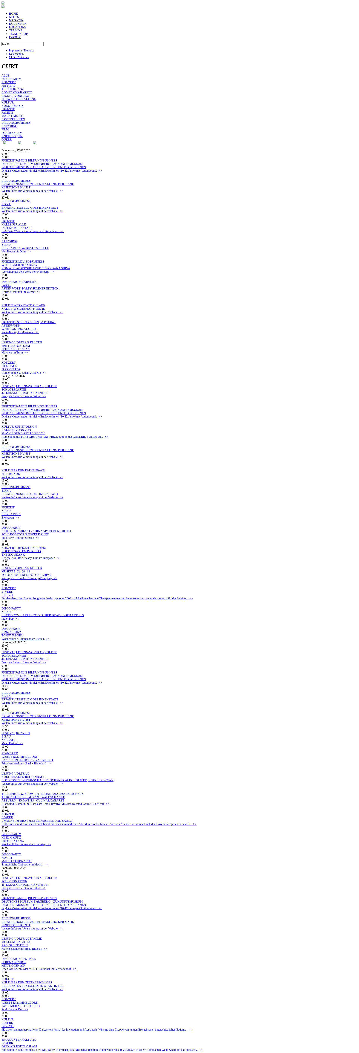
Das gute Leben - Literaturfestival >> (23, 396)
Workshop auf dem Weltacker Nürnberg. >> (27, 271)
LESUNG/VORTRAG (15, 95)
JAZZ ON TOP (10, 369)
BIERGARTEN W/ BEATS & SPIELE (25, 248)
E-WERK (7, 591)
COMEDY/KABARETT (16, 92)
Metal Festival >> (12, 743)
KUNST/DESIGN (12, 105)
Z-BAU (6, 244)
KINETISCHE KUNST (15, 187)
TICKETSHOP (18, 33)
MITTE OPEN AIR (13, 965)
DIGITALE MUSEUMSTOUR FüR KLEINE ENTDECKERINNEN (43, 167)
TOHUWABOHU (12, 635)
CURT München (19, 57)
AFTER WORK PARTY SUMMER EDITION (30, 288)
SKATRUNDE (10, 473)
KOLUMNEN (18, 23)
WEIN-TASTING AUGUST (18, 328)
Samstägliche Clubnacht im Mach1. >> (24, 864)
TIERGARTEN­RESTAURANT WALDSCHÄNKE (33, 797)
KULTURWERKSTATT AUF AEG (23, 305)
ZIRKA (6, 204)
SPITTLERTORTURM (15, 345)
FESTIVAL (8, 85)
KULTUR (7, 102)
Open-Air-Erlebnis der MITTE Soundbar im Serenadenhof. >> (38, 968)
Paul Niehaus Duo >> (14, 1009)
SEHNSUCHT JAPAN (15, 349)
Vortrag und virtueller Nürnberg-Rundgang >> (29, 578)
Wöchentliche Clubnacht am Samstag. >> (26, 844)
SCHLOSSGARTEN (14, 389)
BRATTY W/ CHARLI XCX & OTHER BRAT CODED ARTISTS (42, 615)
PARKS (6, 285)
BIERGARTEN (11, 514)
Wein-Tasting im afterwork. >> (20, 332)
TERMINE (15, 30)
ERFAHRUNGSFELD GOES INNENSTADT (29, 207)
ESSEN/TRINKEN (13, 119)
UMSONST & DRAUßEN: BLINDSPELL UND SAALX (36, 820)
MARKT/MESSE (12, 116)
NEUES (14, 17)
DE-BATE (7, 1026)
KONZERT (8, 82)
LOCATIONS (17, 27)
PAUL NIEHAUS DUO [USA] (20, 1006)
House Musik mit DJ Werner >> (20, 291)
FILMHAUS (9, 366)
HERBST (7, 595)
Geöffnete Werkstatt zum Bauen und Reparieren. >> (32, 231)
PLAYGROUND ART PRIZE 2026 (23, 433)
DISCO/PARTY (11, 78)
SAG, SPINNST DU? (14, 945)
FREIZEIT (8, 109)
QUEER (6, 139)
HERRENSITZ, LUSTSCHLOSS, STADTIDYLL (32, 985)
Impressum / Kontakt (21, 50)
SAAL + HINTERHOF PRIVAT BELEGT (27, 760)
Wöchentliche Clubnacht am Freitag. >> (25, 638)
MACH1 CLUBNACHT (16, 861)
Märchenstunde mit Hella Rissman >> (24, 948)
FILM (5, 129)
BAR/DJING (9, 126)
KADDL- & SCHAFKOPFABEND (23, 308)
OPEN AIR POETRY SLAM (19, 1046)
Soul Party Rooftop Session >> (20, 537)
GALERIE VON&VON (16, 430)
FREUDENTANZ (12, 840)
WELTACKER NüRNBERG (19, 264)
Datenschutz (16, 53)
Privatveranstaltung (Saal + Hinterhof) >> (26, 763)
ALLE (5, 75)
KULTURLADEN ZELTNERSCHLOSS (26, 982)
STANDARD (9, 753)
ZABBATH (8, 739)
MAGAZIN (16, 20)
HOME (13, 13)
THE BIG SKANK (13, 554)
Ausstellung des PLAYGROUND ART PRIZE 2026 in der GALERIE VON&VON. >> (54, 436)
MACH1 (6, 857)
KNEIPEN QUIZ (12, 136)
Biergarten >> (10, 517)
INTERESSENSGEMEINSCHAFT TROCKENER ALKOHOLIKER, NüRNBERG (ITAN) (57, 780)
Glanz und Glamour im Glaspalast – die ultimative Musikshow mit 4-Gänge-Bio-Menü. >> (55, 803)
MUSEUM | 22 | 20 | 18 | (16, 571)
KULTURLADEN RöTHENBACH (23, 470)
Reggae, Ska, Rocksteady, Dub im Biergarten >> (30, 558)
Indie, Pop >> (10, 618)
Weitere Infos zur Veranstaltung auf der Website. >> (32, 190)
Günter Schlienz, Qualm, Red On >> (23, 372)
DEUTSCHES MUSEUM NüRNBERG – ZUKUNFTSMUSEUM (42, 163)
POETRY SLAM (11, 132)
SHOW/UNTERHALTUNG (18, 99)
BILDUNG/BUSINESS (15, 122)
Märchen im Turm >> (14, 352)
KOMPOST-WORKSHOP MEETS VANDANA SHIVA (35, 268)
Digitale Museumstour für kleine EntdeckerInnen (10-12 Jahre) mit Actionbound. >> (51, 170)
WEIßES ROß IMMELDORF (19, 756)
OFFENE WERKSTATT (16, 227)
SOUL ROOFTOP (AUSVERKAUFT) (25, 534)
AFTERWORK (10, 325)
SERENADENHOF (13, 962)
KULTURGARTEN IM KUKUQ (21, 551)
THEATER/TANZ (12, 89)
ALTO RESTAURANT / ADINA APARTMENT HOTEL (36, 531)
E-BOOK (15, 37)
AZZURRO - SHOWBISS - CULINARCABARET (32, 800)
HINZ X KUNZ (11, 632)
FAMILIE (7, 112)
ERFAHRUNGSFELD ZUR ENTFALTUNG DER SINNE (37, 184)
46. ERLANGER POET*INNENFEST (25, 392)
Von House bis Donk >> (16, 251)
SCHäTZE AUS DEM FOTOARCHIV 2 (26, 574)
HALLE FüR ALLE (13, 224)
